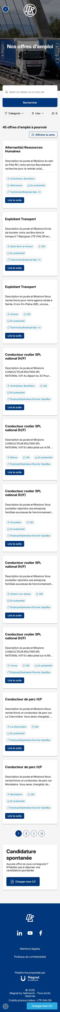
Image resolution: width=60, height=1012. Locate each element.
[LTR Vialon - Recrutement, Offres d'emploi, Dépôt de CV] (30, 10)
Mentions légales (30, 948)
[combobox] (32, 92)
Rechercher (30, 102)
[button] (34, 833)
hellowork (29, 993)
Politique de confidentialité (30, 956)
